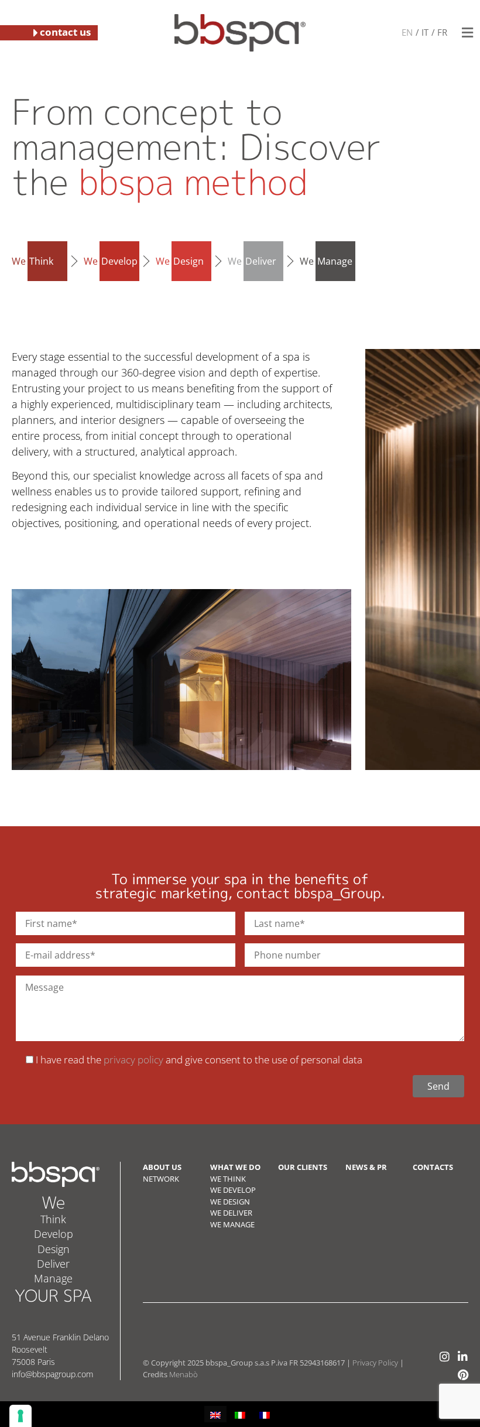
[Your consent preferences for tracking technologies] (20, 1416)
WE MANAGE (232, 1224)
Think (53, 1219)
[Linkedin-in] (462, 1356)
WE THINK (228, 1178)
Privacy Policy (375, 1362)
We (32, 261)
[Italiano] (424, 32)
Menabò (183, 1374)
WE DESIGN (230, 1201)
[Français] (441, 32)
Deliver (53, 1264)
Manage (53, 1278)
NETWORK (161, 1178)
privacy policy (133, 1059)
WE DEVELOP (233, 1190)
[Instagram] (444, 1356)
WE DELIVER (231, 1212)
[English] (407, 32)
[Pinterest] (462, 1374)
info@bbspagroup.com (52, 1374)
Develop (53, 1234)
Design (53, 1249)
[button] (467, 32)
